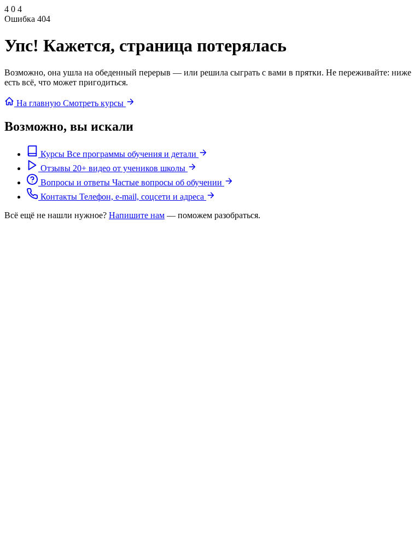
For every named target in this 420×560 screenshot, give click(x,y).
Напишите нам (137, 215)
